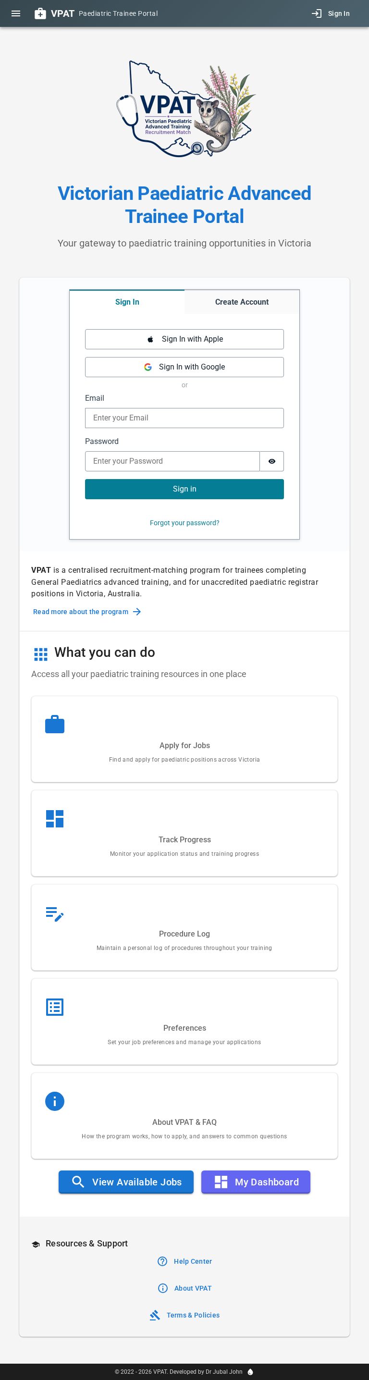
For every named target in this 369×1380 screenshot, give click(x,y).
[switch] (272, 461)
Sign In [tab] (127, 302)
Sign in (185, 488)
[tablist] (184, 302)
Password (102, 441)
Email (94, 398)
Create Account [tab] (242, 302)
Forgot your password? (185, 523)
